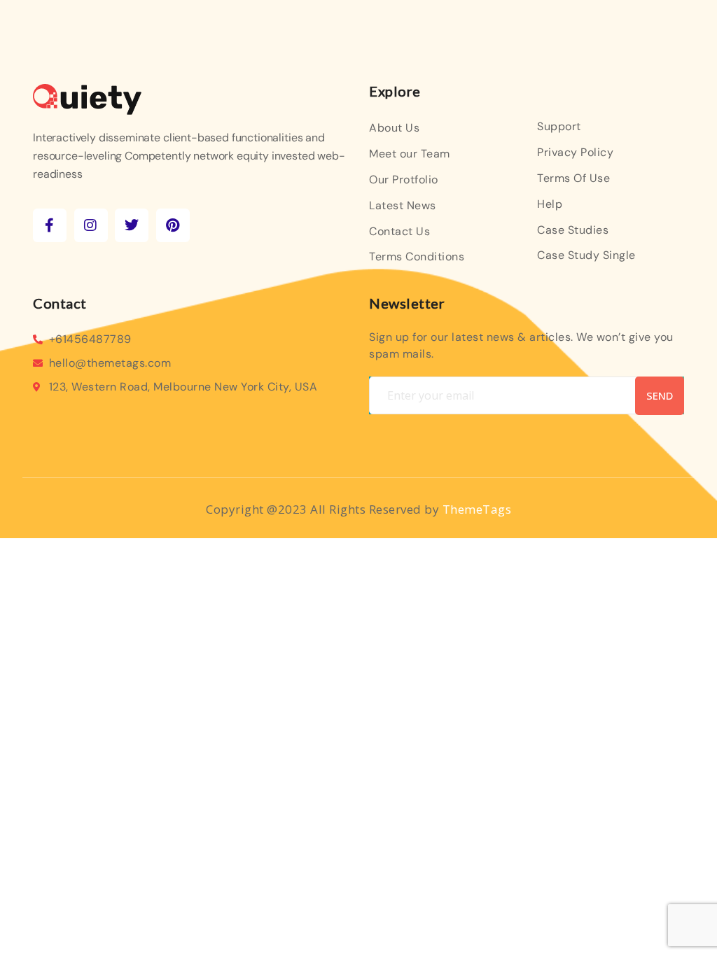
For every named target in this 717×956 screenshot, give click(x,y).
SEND (659, 395)
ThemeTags (477, 509)
